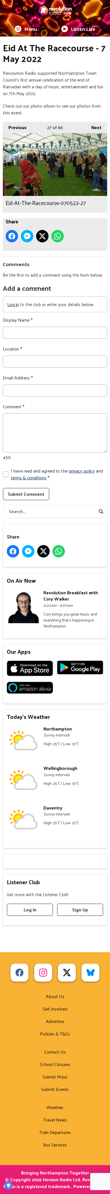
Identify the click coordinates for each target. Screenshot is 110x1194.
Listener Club (23, 882)
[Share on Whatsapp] (57, 236)
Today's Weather (28, 717)
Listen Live (83, 28)
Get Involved (55, 1009)
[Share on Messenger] (27, 236)
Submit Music (55, 1077)
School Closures (55, 1064)
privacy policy (82, 471)
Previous (15, 127)
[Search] (101, 511)
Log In (30, 909)
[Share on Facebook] (12, 236)
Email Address (18, 377)
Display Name (17, 320)
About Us (55, 996)
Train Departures (55, 1132)
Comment (13, 406)
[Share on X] (42, 236)
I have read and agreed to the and (57, 474)
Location (12, 348)
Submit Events (55, 1089)
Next (94, 127)
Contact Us (55, 1052)
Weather (55, 1107)
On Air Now (21, 580)
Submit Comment (26, 494)
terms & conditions (29, 477)
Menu (30, 28)
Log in (13, 304)
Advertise (55, 1021)
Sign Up (80, 909)
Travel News (55, 1120)
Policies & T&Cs (55, 1033)
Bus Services (55, 1144)
